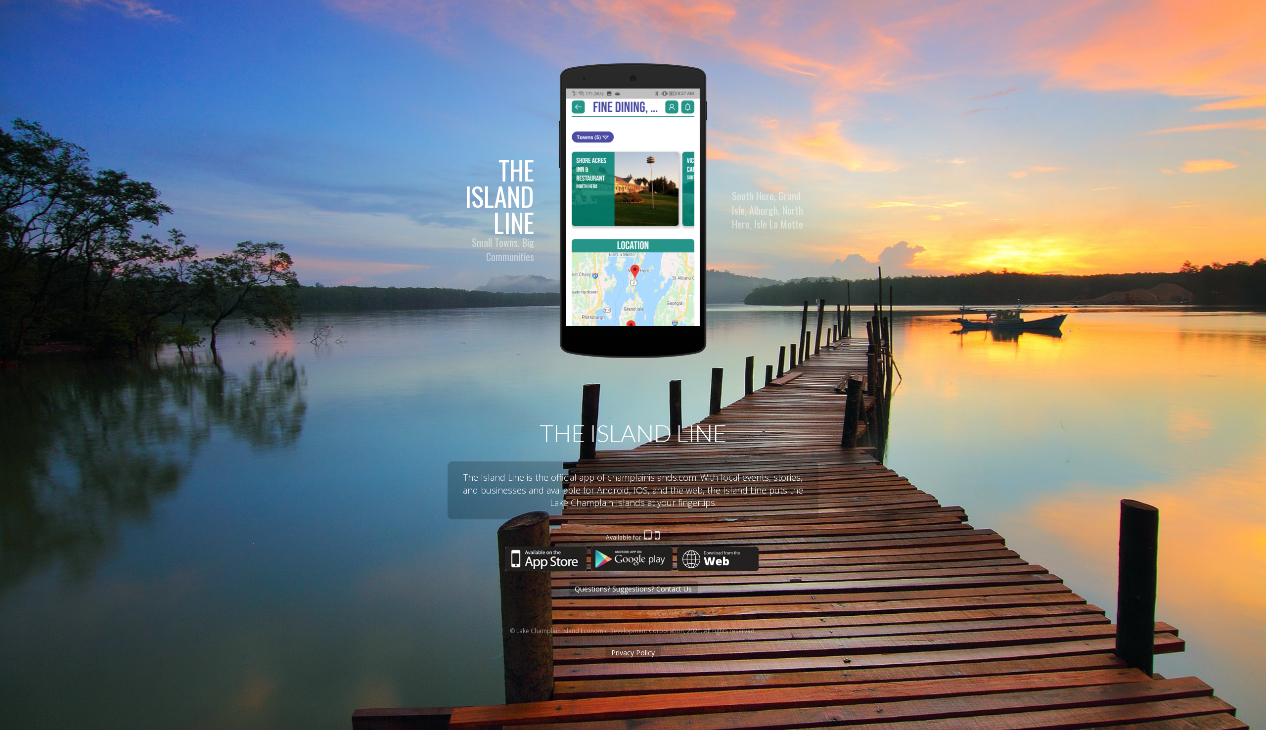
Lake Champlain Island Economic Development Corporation (600, 631)
